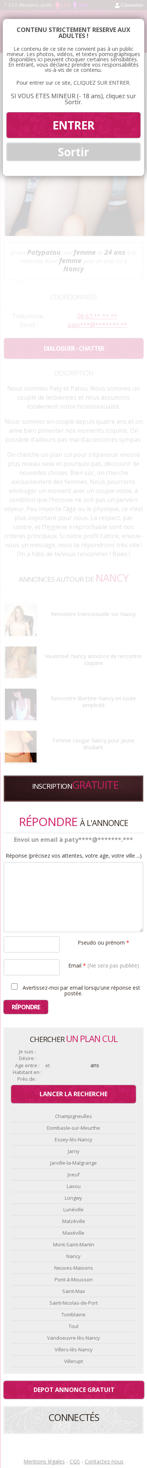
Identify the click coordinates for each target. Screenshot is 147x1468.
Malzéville (73, 1221)
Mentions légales (44, 1461)
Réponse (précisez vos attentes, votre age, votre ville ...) (74, 855)
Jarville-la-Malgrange (73, 1162)
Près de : (27, 1079)
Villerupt (73, 1361)
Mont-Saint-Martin (73, 1244)
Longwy (73, 1197)
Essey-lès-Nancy (73, 1139)
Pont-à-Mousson (74, 1279)
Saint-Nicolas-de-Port (73, 1302)
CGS (75, 1461)
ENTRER (73, 125)
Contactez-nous (104, 1461)
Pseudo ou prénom (103, 942)
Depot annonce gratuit (74, 1390)
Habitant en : (27, 1072)
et (47, 1065)
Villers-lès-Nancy (74, 1349)
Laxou (74, 1186)
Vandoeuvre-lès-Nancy (73, 1337)
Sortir (73, 152)
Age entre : (27, 1065)
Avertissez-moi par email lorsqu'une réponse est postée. (80, 990)
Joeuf (73, 1174)
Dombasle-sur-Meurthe (73, 1127)
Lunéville (73, 1209)
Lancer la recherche (73, 1094)
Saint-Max (73, 1291)
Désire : (27, 1058)
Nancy (73, 1256)
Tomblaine (73, 1314)
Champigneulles (73, 1116)
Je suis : (27, 1051)
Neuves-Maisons (73, 1267)
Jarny (74, 1151)
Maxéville (73, 1232)
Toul (73, 1326)
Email (103, 965)
